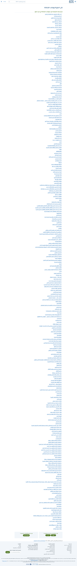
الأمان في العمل (58, 81)
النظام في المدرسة (57, 262)
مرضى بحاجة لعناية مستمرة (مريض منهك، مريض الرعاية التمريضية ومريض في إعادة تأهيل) (43, 481)
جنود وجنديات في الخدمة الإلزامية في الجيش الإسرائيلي (51, 305)
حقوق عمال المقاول (57, 346)
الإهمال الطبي (58, 91)
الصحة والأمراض (58, 175)
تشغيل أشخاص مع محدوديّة (56, 290)
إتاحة (60, 34)
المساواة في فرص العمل (56, 237)
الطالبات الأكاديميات (57, 181)
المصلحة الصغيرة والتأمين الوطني (54, 243)
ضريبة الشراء (58, 395)
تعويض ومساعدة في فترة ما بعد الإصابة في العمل (51, 299)
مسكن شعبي (58, 494)
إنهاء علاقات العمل (57, 64)
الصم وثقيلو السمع (57, 177)
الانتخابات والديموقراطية (56, 96)
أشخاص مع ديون (58, 25)
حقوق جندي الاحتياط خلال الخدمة (55, 340)
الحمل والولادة (58, 136)
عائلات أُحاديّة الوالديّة (57, 417)
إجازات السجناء (58, 36)
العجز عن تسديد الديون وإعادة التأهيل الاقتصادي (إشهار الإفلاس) (49, 205)
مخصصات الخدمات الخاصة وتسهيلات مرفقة (52, 459)
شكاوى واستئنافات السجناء (56, 380)
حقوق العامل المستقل (57, 329)
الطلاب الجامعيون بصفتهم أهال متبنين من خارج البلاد (51, 188)
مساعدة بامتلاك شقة (57, 485)
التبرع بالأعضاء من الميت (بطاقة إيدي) (54, 109)
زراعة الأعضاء (58, 365)
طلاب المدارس (58, 408)
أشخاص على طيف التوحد (56, 21)
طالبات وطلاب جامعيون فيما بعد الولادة (53, 404)
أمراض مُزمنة (58, 29)
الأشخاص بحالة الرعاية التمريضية (55, 72)
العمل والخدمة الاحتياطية (56, 220)
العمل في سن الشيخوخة (56, 218)
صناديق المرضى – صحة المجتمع (55, 384)
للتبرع (71, 551)
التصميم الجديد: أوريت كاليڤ (33, 548)
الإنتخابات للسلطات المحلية (56, 87)
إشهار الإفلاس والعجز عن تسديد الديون (54, 48)
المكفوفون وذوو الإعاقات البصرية (55, 254)
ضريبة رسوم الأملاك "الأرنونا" (55, 397)
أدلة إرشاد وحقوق (58, 19)
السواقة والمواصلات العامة (56, 164)
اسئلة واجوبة (70, 546)
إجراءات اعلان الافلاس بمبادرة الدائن (54, 42)
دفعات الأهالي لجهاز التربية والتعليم (54, 357)
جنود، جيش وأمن (58, 309)
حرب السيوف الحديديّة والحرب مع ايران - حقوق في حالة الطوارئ (49, 316)
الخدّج (60, 141)
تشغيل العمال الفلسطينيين (56, 294)
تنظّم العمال (59, 303)
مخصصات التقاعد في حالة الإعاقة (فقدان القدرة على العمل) (50, 444)
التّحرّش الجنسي (58, 130)
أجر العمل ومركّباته (57, 16)
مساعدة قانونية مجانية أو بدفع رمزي (54, 487)
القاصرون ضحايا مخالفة (56, 224)
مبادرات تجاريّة (58, 436)
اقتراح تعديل (26, 535)
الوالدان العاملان (58, 267)
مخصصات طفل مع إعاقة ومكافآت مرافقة (53, 464)
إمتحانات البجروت (58, 63)
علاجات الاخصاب (58, 423)
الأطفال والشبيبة (58, 78)
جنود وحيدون (58, 307)
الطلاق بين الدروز (58, 194)
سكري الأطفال (58, 371)
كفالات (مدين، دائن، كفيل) (56, 434)
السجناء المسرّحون (57, 153)
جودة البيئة (59, 312)
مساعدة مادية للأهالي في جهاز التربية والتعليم (52, 489)
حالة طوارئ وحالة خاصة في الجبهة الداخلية (53, 314)
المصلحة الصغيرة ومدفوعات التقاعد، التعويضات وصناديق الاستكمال (48, 247)
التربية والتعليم (58, 119)
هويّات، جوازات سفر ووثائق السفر (55, 525)
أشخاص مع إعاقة (58, 23)
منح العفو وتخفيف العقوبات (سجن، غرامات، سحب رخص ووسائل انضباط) (47, 515)
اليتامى (60, 271)
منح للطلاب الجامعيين (57, 517)
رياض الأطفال (58, 363)
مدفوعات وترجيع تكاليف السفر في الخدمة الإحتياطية (51, 470)
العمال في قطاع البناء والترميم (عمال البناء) (52, 217)
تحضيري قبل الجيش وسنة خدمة (55, 280)
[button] (75, 1)
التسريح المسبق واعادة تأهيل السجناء (54, 123)
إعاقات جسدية (58, 55)
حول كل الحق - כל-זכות (68, 545)
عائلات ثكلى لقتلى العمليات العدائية (54, 419)
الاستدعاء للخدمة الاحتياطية (56, 93)
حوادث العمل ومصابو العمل (56, 354)
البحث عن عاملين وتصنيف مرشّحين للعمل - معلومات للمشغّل (49, 100)
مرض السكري (58, 476)
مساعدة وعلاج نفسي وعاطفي (55, 491)
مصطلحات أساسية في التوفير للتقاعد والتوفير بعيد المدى (50, 502)
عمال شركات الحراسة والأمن (55, 427)
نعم (53, 535)
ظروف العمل (59, 416)
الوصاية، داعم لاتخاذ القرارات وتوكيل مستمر (52, 269)
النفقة (60, 263)
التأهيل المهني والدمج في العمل (55, 108)
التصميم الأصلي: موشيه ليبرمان (33, 547)
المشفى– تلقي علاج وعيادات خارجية (54, 239)
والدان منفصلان (58, 526)
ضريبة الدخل (59, 393)
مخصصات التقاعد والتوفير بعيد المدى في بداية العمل (51, 449)
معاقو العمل (59, 506)
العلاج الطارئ (59, 213)
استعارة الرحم (58, 66)
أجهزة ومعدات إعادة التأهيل (56, 17)
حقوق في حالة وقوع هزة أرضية (55, 348)
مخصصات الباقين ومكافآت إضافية (54, 442)
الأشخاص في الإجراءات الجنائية (55, 74)
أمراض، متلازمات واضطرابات (56, 31)
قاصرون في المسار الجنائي (56, 431)
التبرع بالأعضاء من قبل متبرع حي (55, 111)
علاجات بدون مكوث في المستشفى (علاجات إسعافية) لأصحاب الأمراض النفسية (46, 425)
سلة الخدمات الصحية (57, 376)
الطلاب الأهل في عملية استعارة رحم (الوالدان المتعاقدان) (50, 185)
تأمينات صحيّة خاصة (57, 279)
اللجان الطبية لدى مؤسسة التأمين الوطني (53, 230)
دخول (71, 552)
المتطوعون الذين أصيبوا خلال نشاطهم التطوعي (52, 232)
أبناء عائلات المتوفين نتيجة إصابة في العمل (53, 14)
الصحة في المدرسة (57, 173)
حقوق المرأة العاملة (57, 337)
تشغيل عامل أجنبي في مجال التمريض (54, 295)
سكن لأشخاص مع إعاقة (56, 372)
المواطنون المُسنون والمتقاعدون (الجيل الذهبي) (52, 260)
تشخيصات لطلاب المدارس (56, 288)
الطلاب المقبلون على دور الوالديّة (55, 190)
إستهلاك (59, 46)
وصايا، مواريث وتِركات (57, 528)
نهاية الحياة (59, 523)
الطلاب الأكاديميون (57, 183)
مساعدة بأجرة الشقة (57, 483)
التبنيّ (60, 113)
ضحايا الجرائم (58, 387)
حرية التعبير (59, 318)
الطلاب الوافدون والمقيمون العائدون (54, 192)
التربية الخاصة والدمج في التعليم (55, 117)
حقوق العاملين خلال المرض (56, 331)
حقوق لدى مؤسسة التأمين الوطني (54, 350)
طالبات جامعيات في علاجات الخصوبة (54, 402)
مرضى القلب (59, 479)
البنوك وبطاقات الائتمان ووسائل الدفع (54, 106)
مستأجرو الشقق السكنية (56, 493)
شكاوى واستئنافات (57, 378)
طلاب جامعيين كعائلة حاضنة (55, 412)
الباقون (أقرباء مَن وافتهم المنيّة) (55, 98)
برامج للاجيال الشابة (57, 273)
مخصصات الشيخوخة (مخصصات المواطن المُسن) (51, 461)
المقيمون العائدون (57, 252)
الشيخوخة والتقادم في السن (50, 551)
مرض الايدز (59, 474)
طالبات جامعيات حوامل (57, 401)
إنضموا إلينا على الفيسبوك (17, 547)
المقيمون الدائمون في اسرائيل (55, 250)
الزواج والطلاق (58, 151)
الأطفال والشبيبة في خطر (56, 79)
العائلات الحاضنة (58, 198)
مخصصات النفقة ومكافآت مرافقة (54, 463)
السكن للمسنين (58, 158)
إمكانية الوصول (69, 547)
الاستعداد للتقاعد (58, 94)
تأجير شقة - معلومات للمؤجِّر (55, 277)
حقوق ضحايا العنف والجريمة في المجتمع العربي (52, 342)
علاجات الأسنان (58, 421)
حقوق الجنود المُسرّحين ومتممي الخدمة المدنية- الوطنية (50, 325)
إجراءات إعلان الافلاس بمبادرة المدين (54, 40)
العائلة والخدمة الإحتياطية (56, 202)
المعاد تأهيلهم (58, 248)
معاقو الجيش (58, 504)
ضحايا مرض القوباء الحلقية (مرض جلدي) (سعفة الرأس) (50, 389)
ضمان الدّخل (59, 399)
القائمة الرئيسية (52, 545)
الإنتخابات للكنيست (57, 89)
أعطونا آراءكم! (69, 550)
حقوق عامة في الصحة (57, 344)
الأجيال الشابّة (58, 70)
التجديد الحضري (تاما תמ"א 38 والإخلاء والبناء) (52, 115)
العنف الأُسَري (59, 222)
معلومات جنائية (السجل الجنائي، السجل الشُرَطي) (52, 508)
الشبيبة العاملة (58, 168)
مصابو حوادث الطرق (57, 500)
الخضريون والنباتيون (57, 143)
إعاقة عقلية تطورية (57, 57)
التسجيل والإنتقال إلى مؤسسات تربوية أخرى (53, 121)
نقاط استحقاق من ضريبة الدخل (55, 521)
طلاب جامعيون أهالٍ (57, 410)
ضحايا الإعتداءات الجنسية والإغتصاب (54, 386)
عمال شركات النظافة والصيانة (55, 429)
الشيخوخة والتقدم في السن (56, 170)
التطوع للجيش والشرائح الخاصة (55, 128)
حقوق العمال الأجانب (57, 333)
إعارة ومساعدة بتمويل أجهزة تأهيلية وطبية (53, 53)
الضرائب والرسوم (58, 179)
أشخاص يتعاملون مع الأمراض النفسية (54, 27)
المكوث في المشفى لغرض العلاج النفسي (53, 256)
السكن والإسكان (58, 160)
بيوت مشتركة (58, 275)
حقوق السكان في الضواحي (56, 327)
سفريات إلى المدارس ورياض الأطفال (54, 369)
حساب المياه (59, 322)
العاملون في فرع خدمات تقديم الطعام (54, 203)
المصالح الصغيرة (58, 241)
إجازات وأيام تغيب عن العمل (56, 38)
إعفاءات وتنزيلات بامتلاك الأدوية (55, 61)
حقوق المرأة (59, 335)
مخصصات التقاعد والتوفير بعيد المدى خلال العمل (51, 448)
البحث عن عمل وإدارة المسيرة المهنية (54, 102)
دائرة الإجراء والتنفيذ (57, 356)
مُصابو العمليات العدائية (56, 519)
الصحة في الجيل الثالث (57, 171)
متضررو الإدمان (58, 438)
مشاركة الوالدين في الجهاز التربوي (54, 498)
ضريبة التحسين (58, 391)
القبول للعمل (58, 226)
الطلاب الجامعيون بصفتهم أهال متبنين (53, 186)
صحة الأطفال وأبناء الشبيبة (56, 382)
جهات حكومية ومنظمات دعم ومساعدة (53, 310)
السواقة (60, 162)
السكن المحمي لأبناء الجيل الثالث (55, 156)
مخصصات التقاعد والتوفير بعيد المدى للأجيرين (52, 451)
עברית (5, 1)
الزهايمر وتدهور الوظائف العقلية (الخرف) (53, 147)
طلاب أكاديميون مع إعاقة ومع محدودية (53, 406)
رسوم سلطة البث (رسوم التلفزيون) (54, 361)
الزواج (60, 149)
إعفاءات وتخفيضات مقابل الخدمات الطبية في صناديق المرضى (49, 59)
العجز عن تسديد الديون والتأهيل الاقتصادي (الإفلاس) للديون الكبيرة (48, 209)
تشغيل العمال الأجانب (57, 292)
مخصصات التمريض (57, 455)
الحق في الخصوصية (57, 134)
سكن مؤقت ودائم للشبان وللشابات (54, 374)
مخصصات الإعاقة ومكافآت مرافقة (54, 440)
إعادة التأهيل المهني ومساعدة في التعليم (53, 51)
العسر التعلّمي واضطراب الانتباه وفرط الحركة (52, 211)
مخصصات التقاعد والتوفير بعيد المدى (54, 446)
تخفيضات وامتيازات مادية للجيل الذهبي (54, 282)
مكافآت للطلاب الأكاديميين (56, 513)
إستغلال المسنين (58, 44)
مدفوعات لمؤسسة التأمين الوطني (54, 468)
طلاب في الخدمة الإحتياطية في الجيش (54, 414)
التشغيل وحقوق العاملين (56, 125)
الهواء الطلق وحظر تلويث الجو (55, 265)
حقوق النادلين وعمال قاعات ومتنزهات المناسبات (52, 339)
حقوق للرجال (59, 352)
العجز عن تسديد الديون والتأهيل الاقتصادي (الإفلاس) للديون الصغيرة (48, 207)
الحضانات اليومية (58, 132)
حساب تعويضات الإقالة (57, 324)
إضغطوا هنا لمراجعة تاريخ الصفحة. (39, 540)
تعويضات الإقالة (58, 301)
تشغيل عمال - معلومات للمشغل (55, 297)
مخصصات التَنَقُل (58, 457)
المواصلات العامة (58, 258)
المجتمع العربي (58, 235)
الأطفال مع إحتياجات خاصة (56, 76)
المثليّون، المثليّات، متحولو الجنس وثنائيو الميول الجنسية (50, 233)
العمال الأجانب (58, 215)
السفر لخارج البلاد (58, 155)
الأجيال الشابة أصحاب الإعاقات (55, 68)
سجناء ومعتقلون (58, 367)
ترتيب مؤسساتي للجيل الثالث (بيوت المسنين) (52, 284)
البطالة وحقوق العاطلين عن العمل (54, 104)
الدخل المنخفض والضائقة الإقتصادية (54, 145)
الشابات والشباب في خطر (56, 166)
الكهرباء (59, 228)
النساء (54, 552)
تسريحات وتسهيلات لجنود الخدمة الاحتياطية (52, 286)
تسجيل (7, 552)
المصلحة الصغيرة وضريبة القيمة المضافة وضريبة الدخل (50, 245)
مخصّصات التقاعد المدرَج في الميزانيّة (54, 466)
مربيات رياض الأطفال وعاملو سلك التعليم (53, 472)
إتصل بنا (19, 546)
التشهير (59, 126)
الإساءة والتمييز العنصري (56, 85)
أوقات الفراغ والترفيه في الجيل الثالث (54, 32)
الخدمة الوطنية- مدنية (57, 140)
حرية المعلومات (58, 320)
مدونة (20, 545)
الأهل (60, 83)
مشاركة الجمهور (58, 496)
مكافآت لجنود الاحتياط (57, 511)
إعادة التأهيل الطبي (57, 49)
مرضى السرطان (58, 478)
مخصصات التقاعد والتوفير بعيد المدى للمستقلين (51, 453)
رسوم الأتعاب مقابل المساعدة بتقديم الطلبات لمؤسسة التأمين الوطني (47, 359)
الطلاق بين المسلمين (57, 196)
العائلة (60, 200)
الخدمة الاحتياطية (58, 138)
